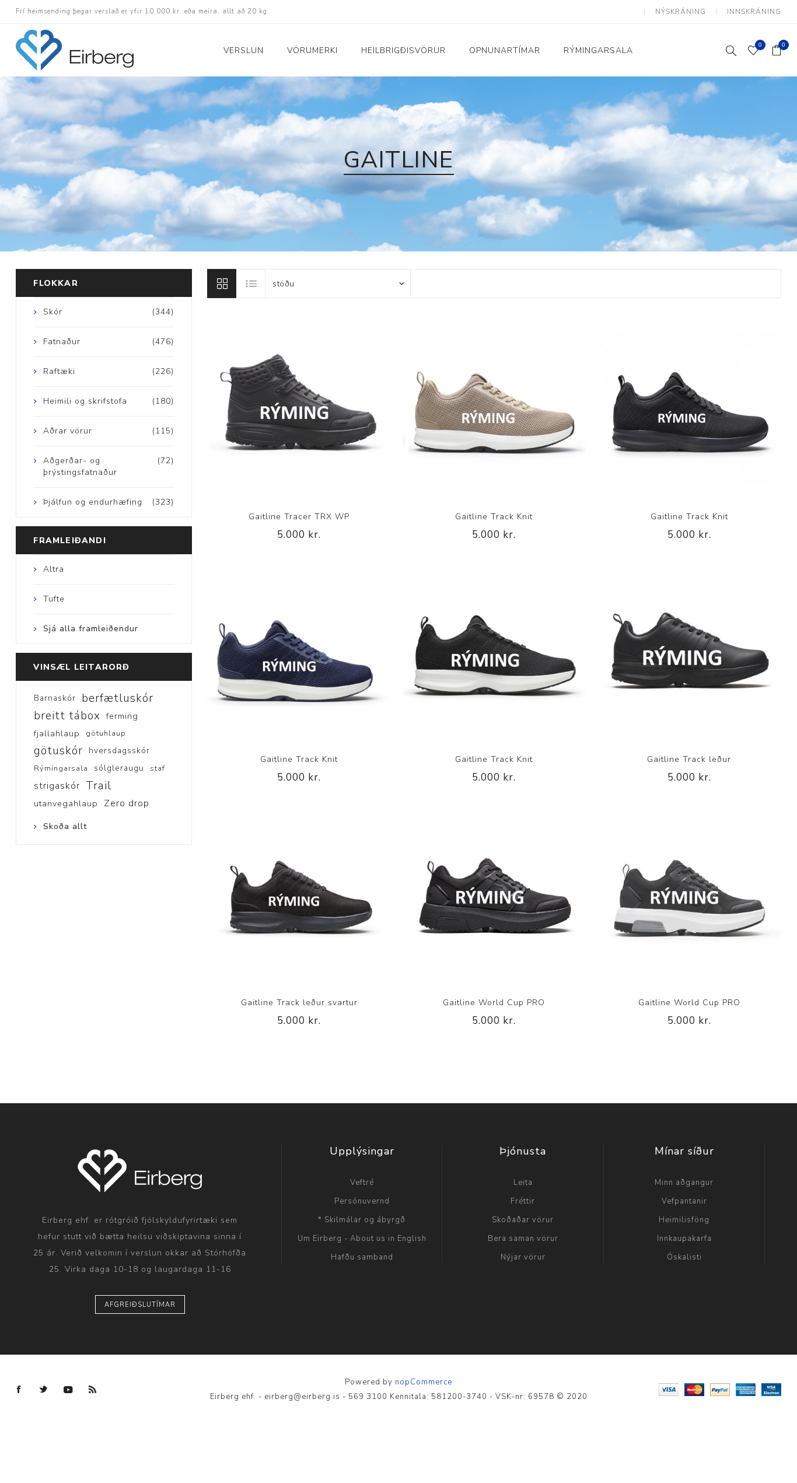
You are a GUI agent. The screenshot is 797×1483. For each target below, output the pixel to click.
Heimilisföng (684, 1220)
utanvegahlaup (66, 803)
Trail (98, 785)
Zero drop (126, 803)
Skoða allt (65, 826)
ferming (122, 716)
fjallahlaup (57, 733)
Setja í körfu (323, 407)
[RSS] (92, 1389)
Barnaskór (55, 698)
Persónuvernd (362, 1201)
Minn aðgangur (684, 1182)
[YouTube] (68, 1389)
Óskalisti (684, 1257)
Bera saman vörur (523, 1238)
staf (157, 768)
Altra (53, 569)
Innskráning (754, 11)
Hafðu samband (362, 1257)
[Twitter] (43, 1389)
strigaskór (57, 785)
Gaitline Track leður (689, 759)
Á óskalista (299, 407)
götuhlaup (106, 733)
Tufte (54, 598)
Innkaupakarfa (684, 1238)
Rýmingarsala (61, 768)
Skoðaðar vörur (523, 1220)
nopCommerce (423, 1382)
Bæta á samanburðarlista (275, 407)
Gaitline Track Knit (494, 516)
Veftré (362, 1182)
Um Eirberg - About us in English (362, 1238)
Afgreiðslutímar (140, 1304)
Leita (523, 1182)
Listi (251, 283)
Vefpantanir (684, 1201)
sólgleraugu (119, 768)
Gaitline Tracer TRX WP (299, 516)
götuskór (58, 750)
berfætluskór (117, 698)
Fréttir (523, 1201)
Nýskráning (680, 11)
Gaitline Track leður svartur (299, 1002)
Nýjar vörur (523, 1257)
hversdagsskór (119, 750)
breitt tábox (67, 715)
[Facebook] (19, 1389)
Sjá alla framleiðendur (90, 628)
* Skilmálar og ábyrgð (362, 1220)
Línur (221, 283)
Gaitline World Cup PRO (494, 1002)
